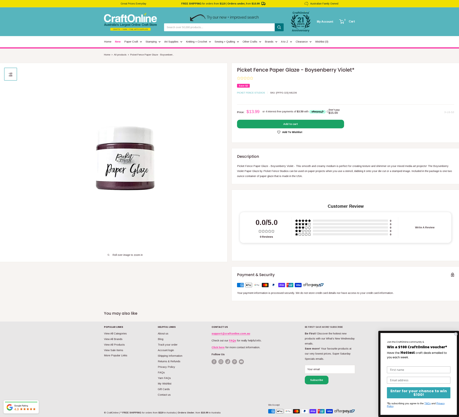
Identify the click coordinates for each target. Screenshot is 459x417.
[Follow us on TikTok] (227, 362)
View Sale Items (113, 350)
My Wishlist (164, 383)
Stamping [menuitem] (151, 41)
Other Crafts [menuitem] (250, 41)
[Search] (279, 27)
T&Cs (427, 403)
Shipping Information (170, 355)
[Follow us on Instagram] (220, 361)
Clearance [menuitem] (302, 41)
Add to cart (290, 123)
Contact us (164, 394)
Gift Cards (164, 389)
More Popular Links (115, 355)
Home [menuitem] (107, 41)
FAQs (161, 372)
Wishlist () (321, 41)
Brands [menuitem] (269, 41)
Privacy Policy (166, 366)
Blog (160, 339)
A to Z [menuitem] (284, 41)
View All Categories (115, 333)
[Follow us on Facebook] (214, 361)
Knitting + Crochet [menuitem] (196, 41)
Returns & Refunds (169, 361)
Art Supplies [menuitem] (171, 41)
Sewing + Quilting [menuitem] (225, 41)
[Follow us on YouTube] (241, 361)
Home (107, 54)
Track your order (168, 344)
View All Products (114, 344)
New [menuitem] (118, 41)
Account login (166, 350)
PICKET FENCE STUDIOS (251, 92)
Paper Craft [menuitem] (131, 41)
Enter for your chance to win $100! (419, 392)
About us (163, 333)
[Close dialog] (456, 334)
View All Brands (113, 339)
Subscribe (316, 379)
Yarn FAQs (164, 377)
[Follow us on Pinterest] (234, 361)
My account (325, 22)
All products (120, 54)
